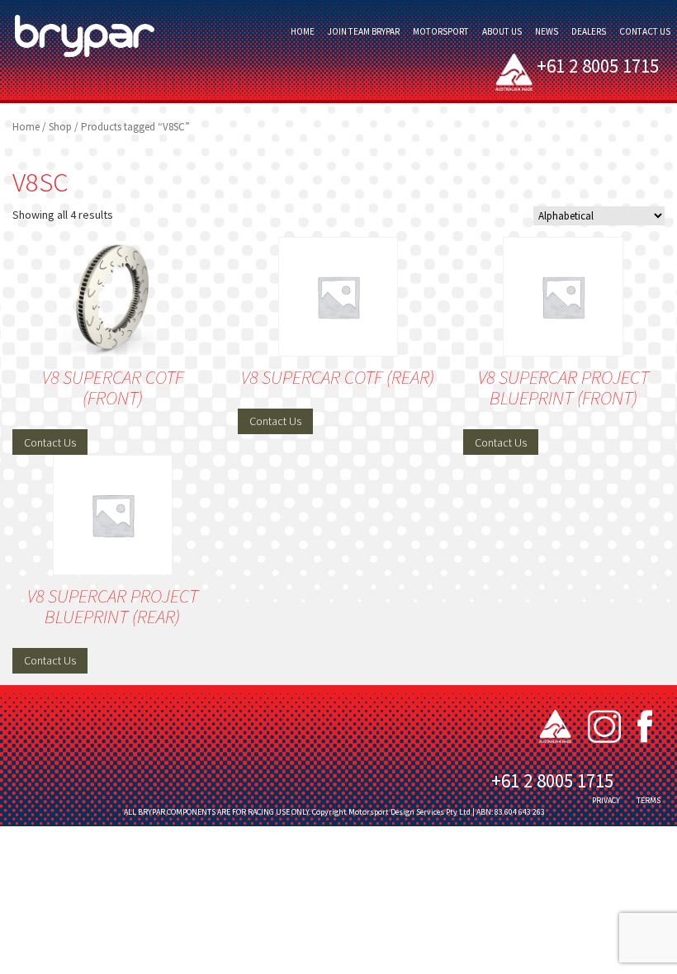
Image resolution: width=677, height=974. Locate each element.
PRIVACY (606, 800)
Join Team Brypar (364, 31)
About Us (502, 31)
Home (26, 127)
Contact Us (644, 31)
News (546, 31)
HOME (303, 31)
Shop (60, 127)
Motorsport (441, 31)
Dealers (588, 31)
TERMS (648, 800)
